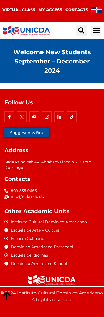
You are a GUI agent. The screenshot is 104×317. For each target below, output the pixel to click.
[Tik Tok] (72, 116)
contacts (76, 9)
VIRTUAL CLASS (18, 9)
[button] (81, 30)
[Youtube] (34, 116)
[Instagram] (47, 116)
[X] (22, 116)
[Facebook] (9, 116)
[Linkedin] (59, 116)
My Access (50, 9)
